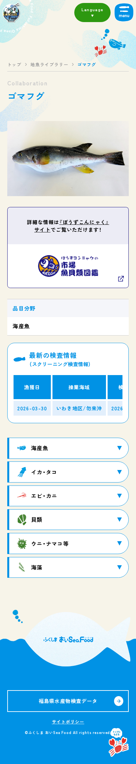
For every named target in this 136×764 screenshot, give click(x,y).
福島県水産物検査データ (68, 700)
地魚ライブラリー (49, 64)
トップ (14, 64)
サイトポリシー (68, 722)
